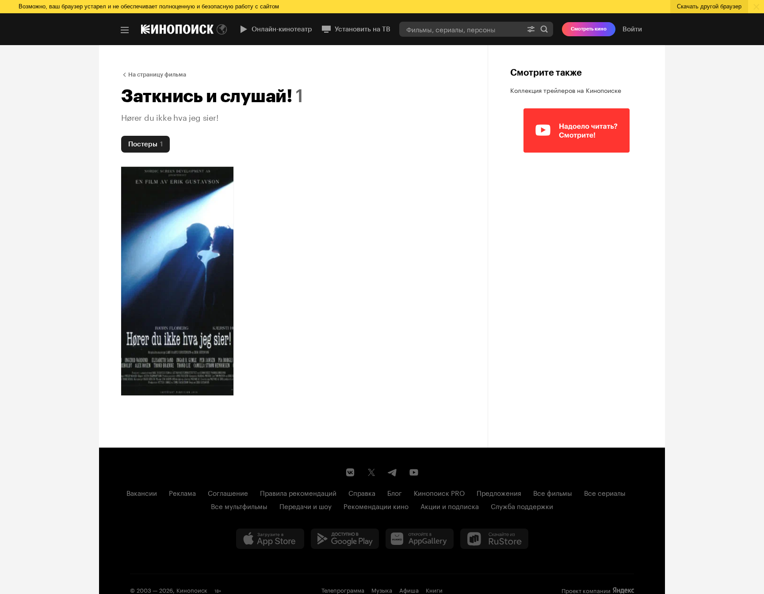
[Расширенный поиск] (531, 29)
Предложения (499, 492)
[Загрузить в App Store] (270, 539)
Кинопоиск (191, 589)
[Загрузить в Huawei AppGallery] (420, 539)
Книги (434, 589)
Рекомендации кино (376, 505)
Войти (632, 29)
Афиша (409, 589)
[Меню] (124, 30)
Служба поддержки (522, 505)
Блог (394, 492)
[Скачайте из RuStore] (494, 539)
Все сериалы (605, 492)
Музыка (381, 589)
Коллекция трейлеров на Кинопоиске (565, 90)
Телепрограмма (342, 589)
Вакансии (141, 492)
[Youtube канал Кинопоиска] (414, 472)
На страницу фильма (157, 74)
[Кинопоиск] (177, 29)
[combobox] (460, 29)
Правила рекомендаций (298, 492)
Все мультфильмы (239, 505)
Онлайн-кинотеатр (282, 29)
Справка (361, 492)
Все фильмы (552, 492)
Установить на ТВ (362, 29)
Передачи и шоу (305, 505)
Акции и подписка (449, 505)
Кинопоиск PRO (439, 492)
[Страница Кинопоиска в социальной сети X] (371, 472)
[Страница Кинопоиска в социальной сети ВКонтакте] (350, 472)
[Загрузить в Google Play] (345, 539)
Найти (544, 29)
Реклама (182, 492)
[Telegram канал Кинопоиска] (392, 472)
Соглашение (228, 492)
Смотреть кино (589, 29)
